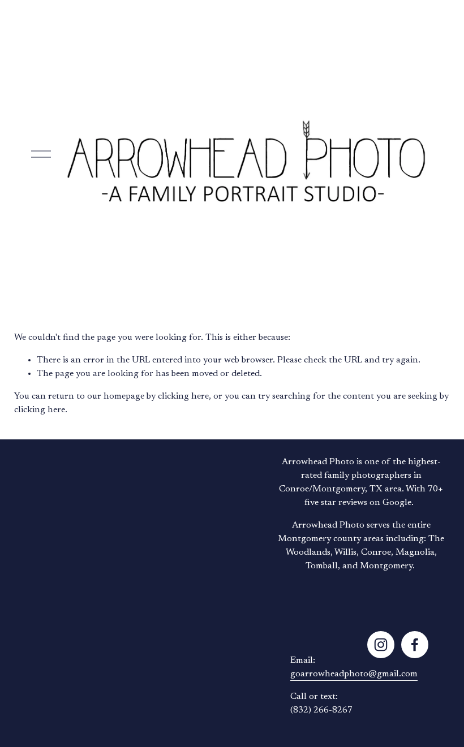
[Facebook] (414, 644)
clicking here (183, 396)
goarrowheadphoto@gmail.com (354, 674)
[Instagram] (380, 644)
